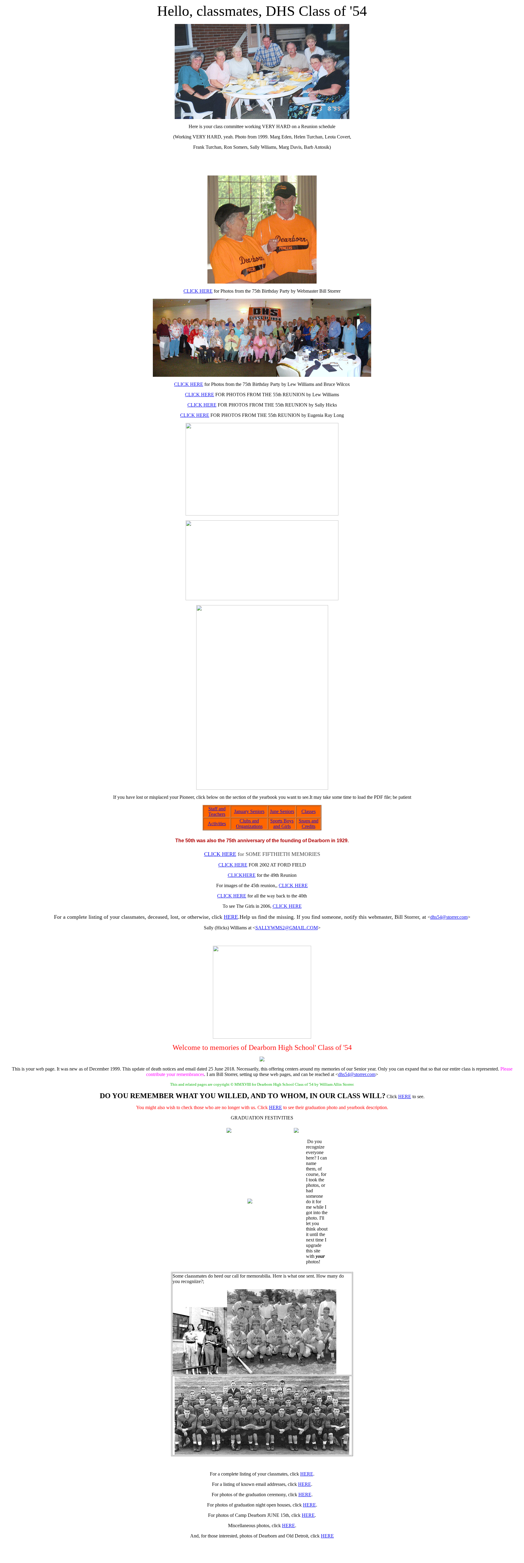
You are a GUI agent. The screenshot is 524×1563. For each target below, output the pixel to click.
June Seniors (282, 811)
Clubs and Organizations (249, 823)
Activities (217, 823)
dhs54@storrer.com (449, 917)
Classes (308, 811)
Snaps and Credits (308, 823)
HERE (231, 917)
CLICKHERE (242, 875)
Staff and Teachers (217, 811)
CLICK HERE (198, 291)
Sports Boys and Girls (282, 823)
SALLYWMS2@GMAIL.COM (286, 927)
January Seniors (249, 811)
